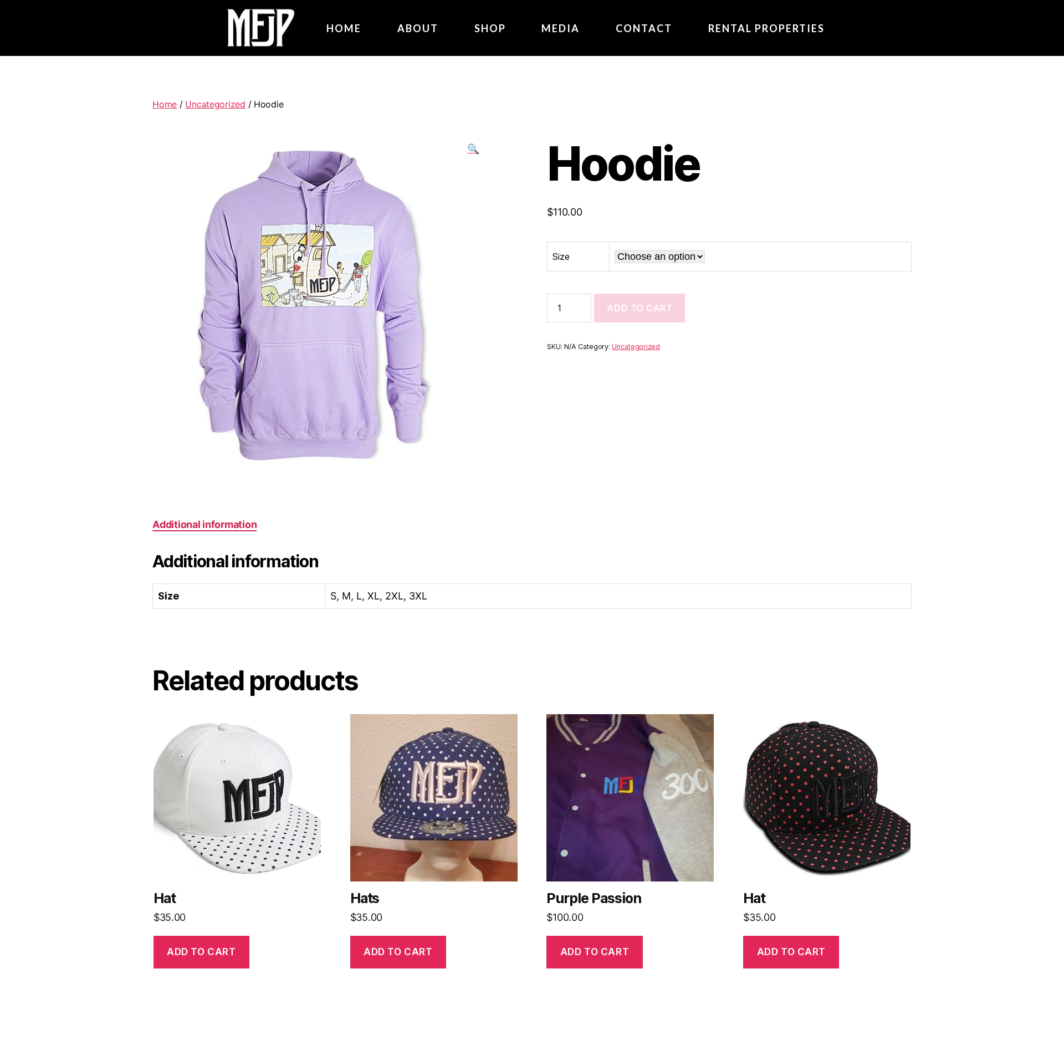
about (417, 28)
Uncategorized (215, 104)
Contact (644, 28)
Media (560, 28)
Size (561, 256)
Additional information (204, 524)
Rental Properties (766, 28)
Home (164, 104)
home (343, 28)
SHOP (490, 28)
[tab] (204, 524)
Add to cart (639, 308)
